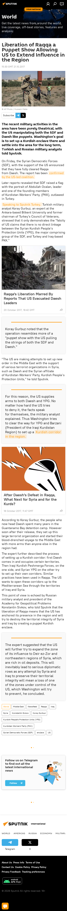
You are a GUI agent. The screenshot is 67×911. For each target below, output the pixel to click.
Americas (19, 833)
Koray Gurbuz (39, 713)
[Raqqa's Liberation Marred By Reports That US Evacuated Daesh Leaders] (33, 268)
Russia (33, 833)
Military (60, 833)
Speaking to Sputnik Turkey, (22, 204)
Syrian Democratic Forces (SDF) (18, 732)
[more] (61, 309)
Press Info (18, 862)
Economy (46, 833)
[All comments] (5, 906)
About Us (7, 862)
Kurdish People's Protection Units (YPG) (21, 719)
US (49, 732)
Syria (5, 713)
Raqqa (44, 706)
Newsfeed (32, 706)
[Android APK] (12, 881)
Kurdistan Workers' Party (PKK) (18, 726)
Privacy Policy (38, 867)
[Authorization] (48, 3)
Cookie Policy (22, 867)
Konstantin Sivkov (20, 713)
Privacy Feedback (11, 871)
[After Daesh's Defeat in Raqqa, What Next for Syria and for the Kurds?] (33, 469)
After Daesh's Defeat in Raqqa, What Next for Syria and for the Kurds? (30, 499)
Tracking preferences (33, 871)
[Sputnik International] (10, 5)
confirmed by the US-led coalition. (33, 175)
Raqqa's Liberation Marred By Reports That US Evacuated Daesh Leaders (32, 298)
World (6, 706)
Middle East (18, 706)
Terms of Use (33, 862)
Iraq (52, 706)
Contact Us (8, 867)
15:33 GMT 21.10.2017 (13, 66)
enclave (40, 732)
